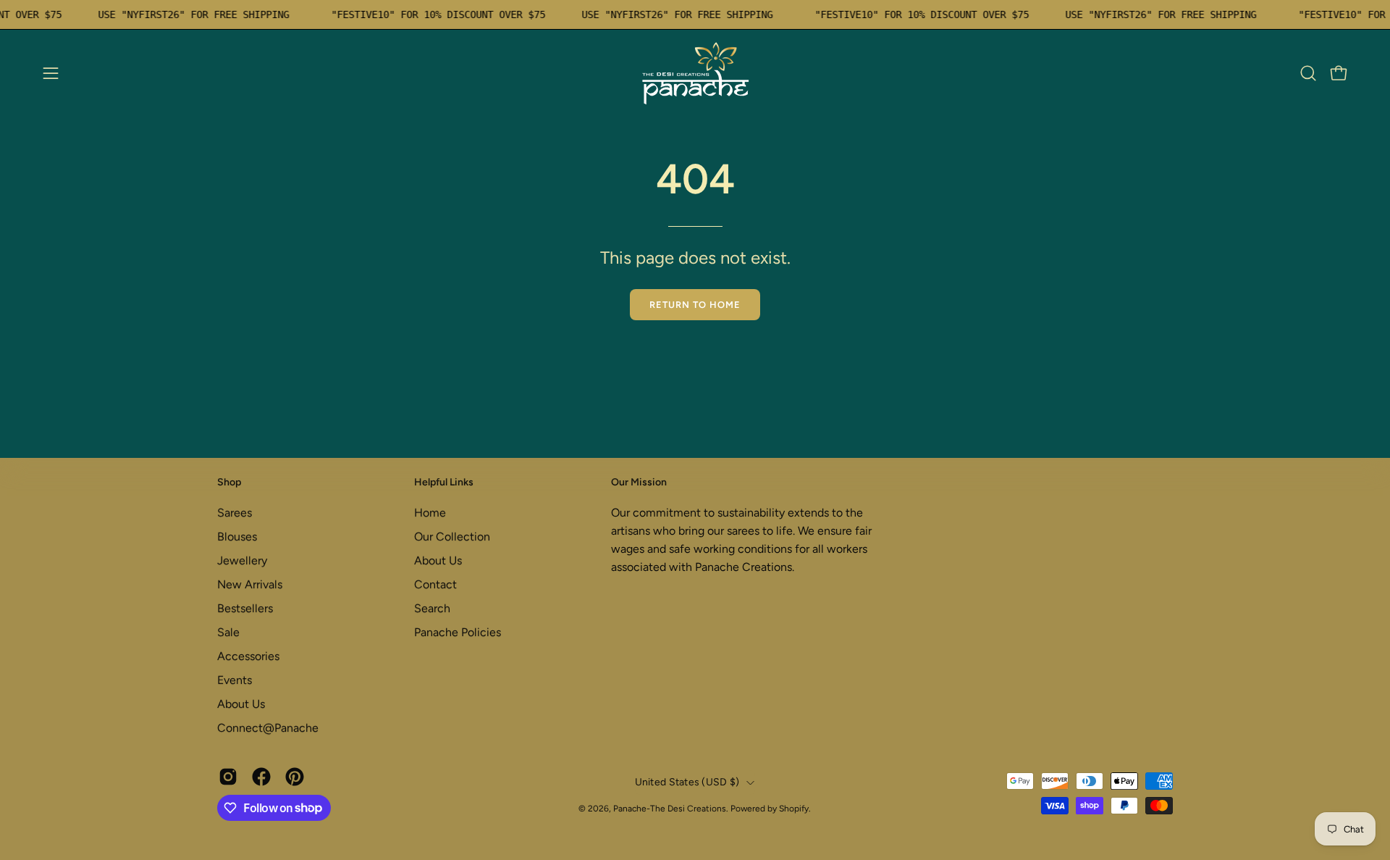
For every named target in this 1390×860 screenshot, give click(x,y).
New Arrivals (249, 584)
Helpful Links (443, 482)
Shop (229, 482)
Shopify (794, 808)
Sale (228, 632)
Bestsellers (245, 608)
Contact (435, 584)
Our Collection (452, 536)
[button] (1308, 73)
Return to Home (694, 304)
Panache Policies (457, 632)
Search (432, 608)
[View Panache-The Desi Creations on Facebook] (261, 777)
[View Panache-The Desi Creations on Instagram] (228, 777)
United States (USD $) (687, 782)
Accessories (248, 656)
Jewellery (242, 560)
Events (234, 680)
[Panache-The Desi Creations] (695, 73)
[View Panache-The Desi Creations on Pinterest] (295, 777)
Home (430, 512)
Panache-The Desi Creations (669, 808)
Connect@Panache (268, 728)
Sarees (234, 512)
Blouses (237, 536)
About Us (241, 704)
